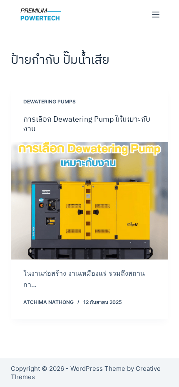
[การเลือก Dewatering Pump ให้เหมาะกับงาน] (89, 201)
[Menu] (155, 14)
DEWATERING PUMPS (49, 101)
